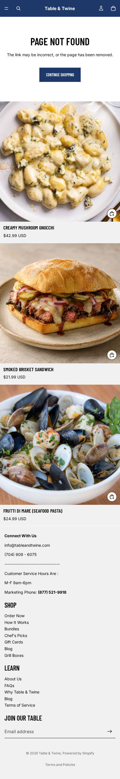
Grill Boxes (13, 655)
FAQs (9, 685)
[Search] (18, 8)
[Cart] (113, 8)
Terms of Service (19, 705)
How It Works (16, 622)
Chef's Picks (15, 635)
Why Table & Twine (21, 692)
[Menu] (6, 8)
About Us (12, 678)
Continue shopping (60, 74)
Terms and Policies (60, 765)
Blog (8, 648)
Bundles (11, 629)
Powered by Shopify (78, 753)
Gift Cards (13, 642)
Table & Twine (50, 753)
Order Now (14, 615)
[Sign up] (110, 731)
